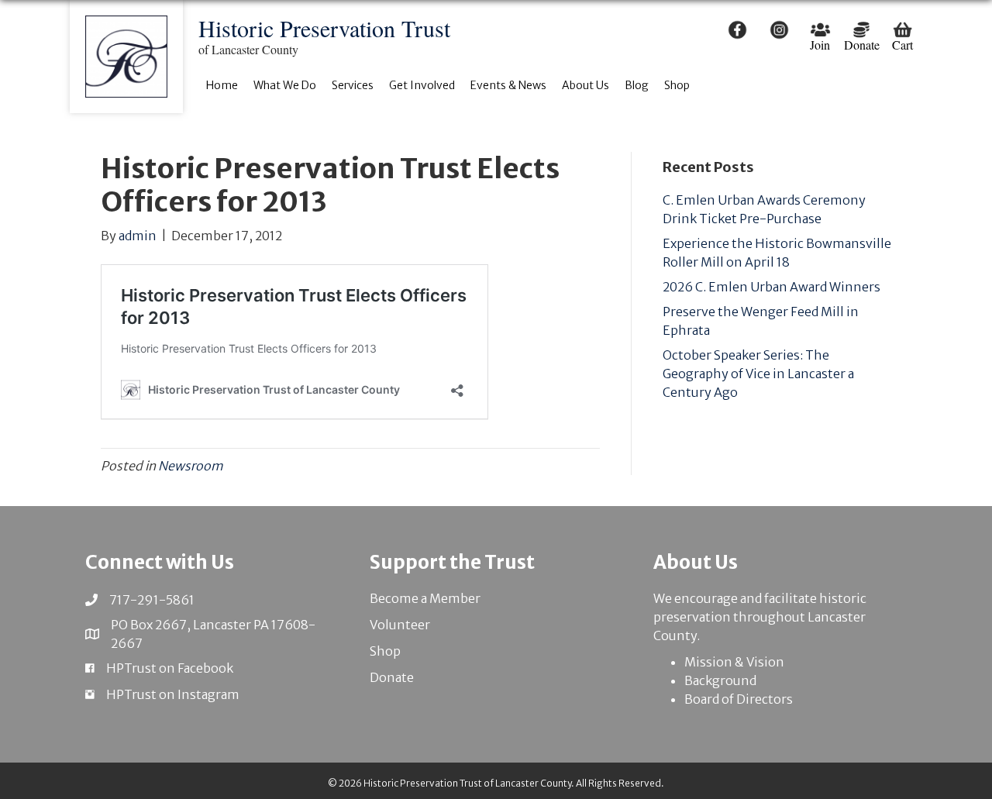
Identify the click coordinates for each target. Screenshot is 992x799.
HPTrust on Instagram (172, 694)
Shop (385, 651)
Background (720, 680)
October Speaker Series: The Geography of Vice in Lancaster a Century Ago (758, 373)
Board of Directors (738, 699)
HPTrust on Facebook (169, 668)
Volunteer (400, 624)
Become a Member (425, 598)
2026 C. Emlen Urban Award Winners (771, 286)
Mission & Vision (734, 662)
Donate (392, 677)
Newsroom (190, 466)
